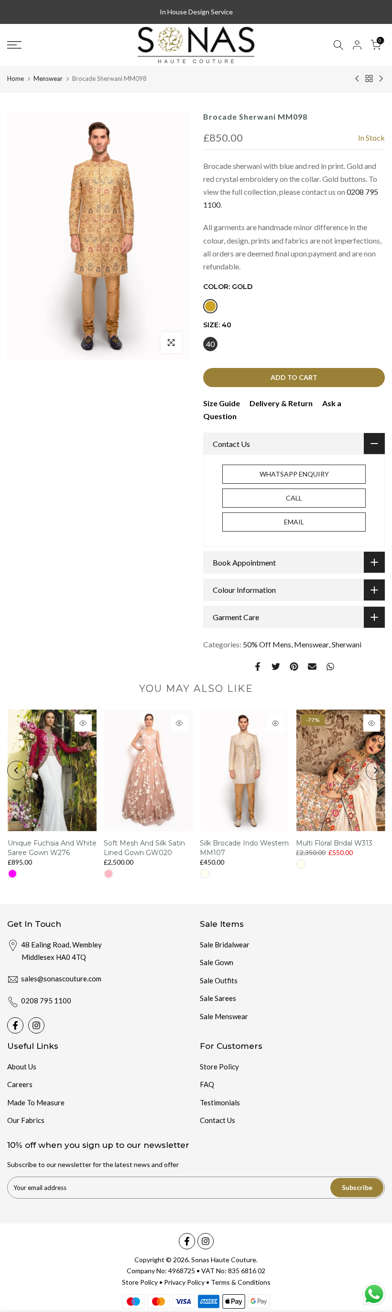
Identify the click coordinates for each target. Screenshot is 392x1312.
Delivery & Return (281, 403)
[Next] (375, 770)
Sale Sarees (218, 998)
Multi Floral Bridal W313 (334, 843)
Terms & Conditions (241, 1282)
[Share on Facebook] (257, 666)
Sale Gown (216, 962)
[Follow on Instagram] (36, 1025)
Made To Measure (36, 1102)
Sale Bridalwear (225, 944)
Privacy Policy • (187, 1282)
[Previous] (16, 770)
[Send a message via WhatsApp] (374, 1294)
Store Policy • (143, 1282)
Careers (20, 1084)
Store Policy (219, 1066)
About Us (21, 1066)
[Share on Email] (312, 666)
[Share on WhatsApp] (330, 666)
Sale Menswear (224, 1016)
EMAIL (294, 522)
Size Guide (221, 403)
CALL (294, 498)
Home (15, 78)
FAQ (207, 1084)
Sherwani (346, 644)
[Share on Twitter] (276, 666)
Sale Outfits (219, 980)
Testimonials (220, 1102)
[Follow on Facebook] (15, 1025)
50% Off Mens (267, 644)
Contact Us (217, 1120)
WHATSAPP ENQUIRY (294, 474)
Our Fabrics (25, 1120)
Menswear (48, 78)
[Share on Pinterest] (294, 666)
